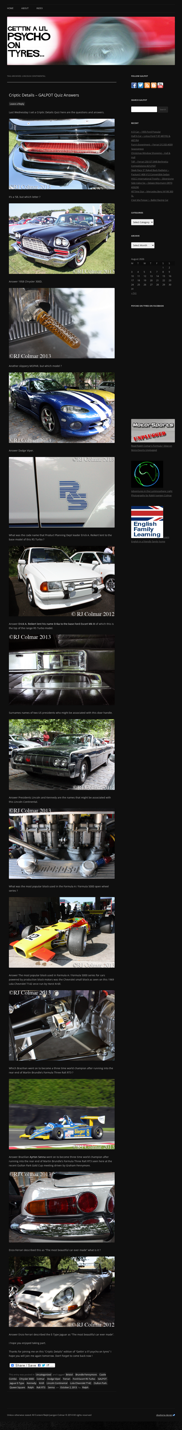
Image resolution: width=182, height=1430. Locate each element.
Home (10, 8)
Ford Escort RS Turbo (84, 1378)
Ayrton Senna (38, 1157)
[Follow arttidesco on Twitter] (140, 87)
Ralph (31, 1387)
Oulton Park (100, 1383)
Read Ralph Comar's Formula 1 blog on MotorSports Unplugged (151, 448)
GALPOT (102, 1378)
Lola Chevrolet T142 (80, 1383)
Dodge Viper (53, 1378)
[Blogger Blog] (154, 87)
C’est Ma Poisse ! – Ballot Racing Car (149, 200)
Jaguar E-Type (17, 1383)
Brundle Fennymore (86, 1374)
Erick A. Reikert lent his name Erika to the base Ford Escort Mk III (56, 624)
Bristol (69, 1374)
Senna (51, 1387)
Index (39, 8)
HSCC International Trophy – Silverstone (152, 178)
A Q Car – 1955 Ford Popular (146, 131)
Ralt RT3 (41, 1387)
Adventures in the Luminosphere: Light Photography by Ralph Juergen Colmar (151, 493)
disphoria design (164, 1414)
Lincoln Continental (57, 1383)
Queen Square (17, 1387)
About (25, 8)
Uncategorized (43, 1374)
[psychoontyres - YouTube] (160, 87)
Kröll (41, 1383)
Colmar (40, 1378)
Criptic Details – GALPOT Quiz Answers (44, 95)
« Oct (133, 293)
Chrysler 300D (26, 1378)
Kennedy (31, 1383)
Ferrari (66, 1378)
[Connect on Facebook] (134, 87)
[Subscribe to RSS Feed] (147, 87)
